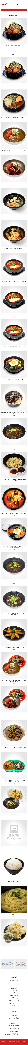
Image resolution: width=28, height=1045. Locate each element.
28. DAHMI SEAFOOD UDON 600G (14, 215)
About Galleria (14, 990)
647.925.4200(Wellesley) (13, 1030)
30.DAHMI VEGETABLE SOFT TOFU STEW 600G (14, 281)
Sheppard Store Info (14, 1005)
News (14, 992)
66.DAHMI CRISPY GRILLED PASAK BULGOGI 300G (14, 747)
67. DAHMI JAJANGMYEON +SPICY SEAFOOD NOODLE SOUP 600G (14, 781)
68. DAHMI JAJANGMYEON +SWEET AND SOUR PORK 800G (14, 815)
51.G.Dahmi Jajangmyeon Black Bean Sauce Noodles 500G (14, 413)
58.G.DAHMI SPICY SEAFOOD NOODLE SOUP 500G (14, 513)
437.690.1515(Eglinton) (14, 1033)
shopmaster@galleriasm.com (15, 983)
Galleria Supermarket (13, 1041)
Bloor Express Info (14, 1002)
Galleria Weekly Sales (14, 1018)
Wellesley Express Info (14, 1000)
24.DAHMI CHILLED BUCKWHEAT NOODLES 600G (14, 150)
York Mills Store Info (14, 997)
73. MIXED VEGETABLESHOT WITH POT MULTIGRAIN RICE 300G (14, 848)
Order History (14, 1017)
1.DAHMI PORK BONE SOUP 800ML (14, 45)
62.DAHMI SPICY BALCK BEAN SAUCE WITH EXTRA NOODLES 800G (14, 614)
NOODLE (14, 914)
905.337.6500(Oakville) (14, 1028)
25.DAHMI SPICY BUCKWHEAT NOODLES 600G (14, 183)
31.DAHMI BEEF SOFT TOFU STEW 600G (14, 314)
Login (14, 4)
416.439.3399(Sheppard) (8, 1034)
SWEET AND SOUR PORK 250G (14, 947)
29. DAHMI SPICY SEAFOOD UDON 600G (14, 248)
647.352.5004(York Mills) (14, 1026)
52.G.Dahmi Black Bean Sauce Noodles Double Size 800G (14, 446)
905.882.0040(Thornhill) (14, 1025)
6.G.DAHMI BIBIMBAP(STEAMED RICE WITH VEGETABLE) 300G (14, 547)
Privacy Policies (14, 1015)
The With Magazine (14, 993)
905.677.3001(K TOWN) (19, 1034)
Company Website (14, 1007)
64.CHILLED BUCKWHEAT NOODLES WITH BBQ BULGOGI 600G (14, 681)
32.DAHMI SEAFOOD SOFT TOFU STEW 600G (14, 346)
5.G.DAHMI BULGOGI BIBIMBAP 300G (14, 379)
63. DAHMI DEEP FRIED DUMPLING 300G (14, 647)
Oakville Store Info (14, 998)
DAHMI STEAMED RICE (14, 881)
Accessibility (14, 1013)
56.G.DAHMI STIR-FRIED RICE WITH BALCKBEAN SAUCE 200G (14, 480)
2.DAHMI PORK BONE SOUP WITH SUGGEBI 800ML (14, 117)
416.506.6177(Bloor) (13, 1031)
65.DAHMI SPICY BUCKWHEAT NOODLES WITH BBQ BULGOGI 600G (14, 714)
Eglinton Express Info (14, 1003)
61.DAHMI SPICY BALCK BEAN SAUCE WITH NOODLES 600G (14, 580)
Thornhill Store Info (14, 995)
